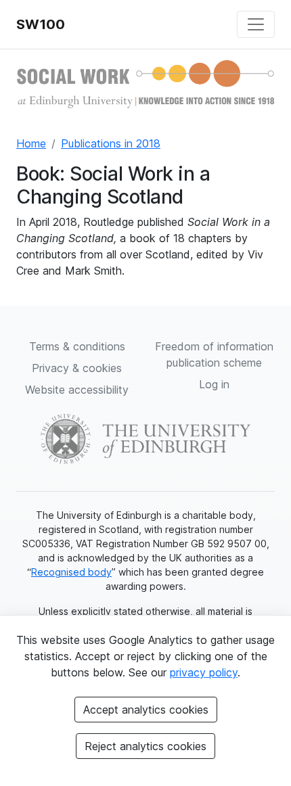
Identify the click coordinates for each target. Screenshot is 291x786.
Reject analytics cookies (145, 746)
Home (31, 143)
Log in (214, 384)
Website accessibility (77, 389)
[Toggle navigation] (256, 24)
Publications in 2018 (110, 143)
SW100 (40, 24)
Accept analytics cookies (145, 709)
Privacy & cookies (77, 368)
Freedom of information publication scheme (214, 354)
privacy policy (204, 672)
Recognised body (71, 572)
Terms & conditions (77, 346)
